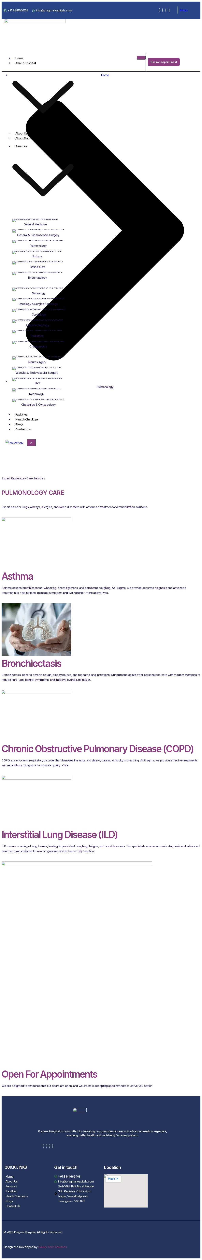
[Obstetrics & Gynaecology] (43, 401)
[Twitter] (162, 10)
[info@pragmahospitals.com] (52, 10)
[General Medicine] (43, 221)
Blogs (184, 10)
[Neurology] (43, 290)
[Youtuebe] (52, 1146)
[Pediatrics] (43, 333)
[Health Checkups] (26, 1196)
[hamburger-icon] (141, 58)
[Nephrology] (43, 391)
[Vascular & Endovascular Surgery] (43, 369)
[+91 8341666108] (16, 10)
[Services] (26, 1186)
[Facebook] (159, 10)
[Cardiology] (43, 311)
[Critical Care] (43, 264)
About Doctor (24, 138)
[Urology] (43, 253)
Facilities (21, 414)
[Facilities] (26, 1191)
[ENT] (43, 380)
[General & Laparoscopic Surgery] (43, 232)
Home (19, 58)
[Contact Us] (26, 1206)
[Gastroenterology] (43, 322)
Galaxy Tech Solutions (52, 1247)
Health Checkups (27, 419)
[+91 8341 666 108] (76, 1176)
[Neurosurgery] (43, 359)
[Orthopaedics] (43, 343)
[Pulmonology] (43, 242)
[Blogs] (26, 1201)
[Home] (26, 1176)
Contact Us (23, 429)
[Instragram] (49, 1146)
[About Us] (26, 1181)
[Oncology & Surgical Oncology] (43, 301)
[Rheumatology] (43, 274)
